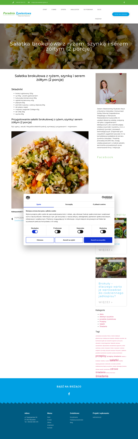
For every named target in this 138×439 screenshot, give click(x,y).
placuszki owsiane (110, 350)
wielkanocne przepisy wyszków (104, 366)
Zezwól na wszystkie (98, 240)
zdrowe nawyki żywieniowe (103, 369)
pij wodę (103, 350)
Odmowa (40, 240)
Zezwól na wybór (69, 240)
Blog (99, 9)
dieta (101, 314)
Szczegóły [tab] (69, 204)
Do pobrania (88, 9)
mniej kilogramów (105, 343)
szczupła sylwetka (116, 364)
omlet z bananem (105, 348)
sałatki (114, 360)
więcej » (106, 249)
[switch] (58, 231)
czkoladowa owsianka (101, 336)
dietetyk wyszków (107, 317)
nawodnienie (99, 345)
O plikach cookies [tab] (99, 204)
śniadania (102, 376)
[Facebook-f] (124, 2)
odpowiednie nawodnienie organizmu (112, 345)
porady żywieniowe (117, 353)
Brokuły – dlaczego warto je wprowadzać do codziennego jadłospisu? (111, 290)
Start (45, 9)
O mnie (54, 9)
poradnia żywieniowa (108, 319)
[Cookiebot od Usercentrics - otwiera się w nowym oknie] (103, 197)
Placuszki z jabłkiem (121, 350)
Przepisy (98, 19)
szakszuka (108, 364)
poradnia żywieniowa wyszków (104, 353)
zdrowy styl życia (110, 372)
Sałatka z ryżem (105, 361)
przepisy (101, 355)
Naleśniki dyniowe (115, 343)
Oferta (63, 9)
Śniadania (103, 326)
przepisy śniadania (114, 356)
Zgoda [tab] (38, 204)
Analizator (75, 9)
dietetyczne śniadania (108, 338)
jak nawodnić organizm (111, 340)
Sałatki (102, 324)
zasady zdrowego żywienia (119, 366)
